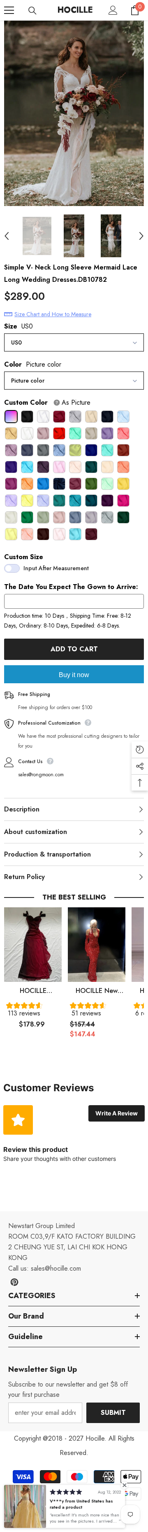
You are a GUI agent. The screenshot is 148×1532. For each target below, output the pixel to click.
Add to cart (75, 649)
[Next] (141, 236)
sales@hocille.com (56, 1268)
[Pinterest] (14, 1282)
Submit (113, 1412)
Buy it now (74, 674)
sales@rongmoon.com (41, 774)
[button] (33, 1011)
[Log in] (113, 10)
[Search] (32, 11)
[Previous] (6, 236)
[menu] (9, 10)
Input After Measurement (56, 568)
